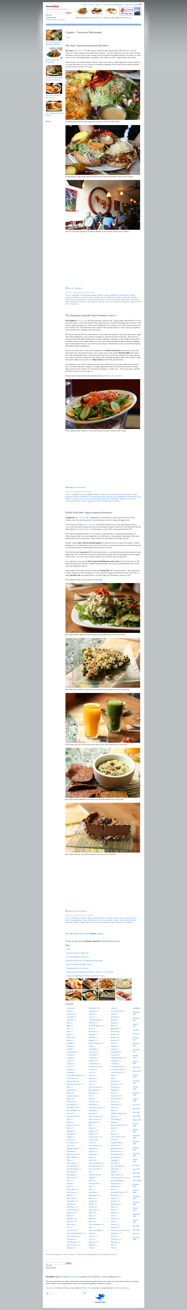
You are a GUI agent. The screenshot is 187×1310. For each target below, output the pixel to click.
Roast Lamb (71, 1198)
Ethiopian (114, 1090)
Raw (121, 920)
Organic (128, 299)
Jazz (112, 1131)
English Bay (71, 1090)
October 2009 (135, 1088)
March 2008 (137, 1180)
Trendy (82, 922)
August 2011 (135, 1025)
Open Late (120, 299)
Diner (135, 494)
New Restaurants (94, 1166)
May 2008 (136, 1173)
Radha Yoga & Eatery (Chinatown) (53, 61)
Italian (113, 1128)
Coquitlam (70, 1072)
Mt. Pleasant (115, 1157)
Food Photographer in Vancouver (78, 957)
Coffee (69, 1066)
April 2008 (136, 1177)
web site (80, 320)
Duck (68, 1087)
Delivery (92, 1078)
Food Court (115, 1104)
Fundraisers (93, 1110)
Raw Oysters (71, 1192)
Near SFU (114, 1163)
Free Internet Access (96, 1107)
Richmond (114, 1195)
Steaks (91, 1213)
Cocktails (114, 1063)
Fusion (85, 920)
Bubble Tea (70, 1037)
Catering (70, 1058)
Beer (68, 1028)
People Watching (116, 1180)
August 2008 (135, 1160)
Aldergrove (92, 1011)
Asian (91, 1017)
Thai (112, 1221)
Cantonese (92, 1052)
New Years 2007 (94, 1169)
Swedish (91, 1218)
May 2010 (136, 1067)
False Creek (115, 1096)
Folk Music (76, 297)
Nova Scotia (71, 1172)
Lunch (97, 299)
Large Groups (70, 299)
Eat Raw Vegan (83, 529)
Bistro (91, 1028)
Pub (90, 1189)
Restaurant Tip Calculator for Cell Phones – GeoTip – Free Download (90, 972)
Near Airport (71, 1163)
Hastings (114, 1122)
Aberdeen (70, 1008)
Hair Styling (115, 1119)
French (113, 1107)
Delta (112, 1078)
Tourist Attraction (95, 1224)
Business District (99, 918)
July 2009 (136, 1105)
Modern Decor (72, 1154)
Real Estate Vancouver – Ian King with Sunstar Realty (85, 960)
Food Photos (85, 297)
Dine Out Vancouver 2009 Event (78, 953)
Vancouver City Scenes (119, 1230)
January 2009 (135, 1130)
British (69, 1034)
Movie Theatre (72, 1157)
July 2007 (136, 1226)
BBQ (68, 1025)
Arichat (113, 1014)
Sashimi (91, 1201)
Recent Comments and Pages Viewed (79, 964)
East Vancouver (94, 1087)
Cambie (69, 1049)
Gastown (92, 1113)
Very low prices (72, 1236)
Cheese (69, 1061)
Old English (71, 1175)
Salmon (113, 1198)
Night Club (114, 1169)
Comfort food (113, 295)
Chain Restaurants (117, 1058)
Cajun (91, 1046)
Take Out (101, 301)
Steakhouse (70, 1213)
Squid (113, 1210)
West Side (114, 1242)
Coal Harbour (93, 1063)
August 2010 (135, 1062)
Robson (91, 1198)
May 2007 (136, 1233)
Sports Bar (92, 1210)
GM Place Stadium (117, 1113)
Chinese (69, 1063)
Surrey (91, 1216)
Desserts (91, 1081)
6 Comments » (128, 922)
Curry (91, 1075)
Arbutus (91, 1014)
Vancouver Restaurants (121, 301)
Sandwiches (83, 301)
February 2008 (136, 1185)
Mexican (92, 1151)
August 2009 (135, 1100)
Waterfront (114, 1239)
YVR (112, 1248)
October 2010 (135, 1056)
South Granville (72, 1210)
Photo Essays (115, 1183)
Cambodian (93, 1049)
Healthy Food (111, 297)
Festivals (114, 1101)
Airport (69, 1011)
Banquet (114, 1020)
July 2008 (136, 1165)
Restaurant (74, 301)
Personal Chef (93, 1183)
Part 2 (114, 376)
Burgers (100, 295)
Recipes (69, 1195)
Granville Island (72, 1116)
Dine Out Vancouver (74, 1084)
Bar (68, 1023)
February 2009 (136, 1124)
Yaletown (105, 501)
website (80, 50)
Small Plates (71, 1207)
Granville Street (111, 496)
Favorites (68, 297)
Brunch (113, 1034)
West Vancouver (72, 1245)
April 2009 (136, 1116)
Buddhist (92, 1037)
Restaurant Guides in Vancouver (77, 968)
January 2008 (135, 1191)
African (113, 1008)
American (83, 494)
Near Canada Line (95, 1163)
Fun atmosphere (95, 297)
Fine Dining (71, 1104)
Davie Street (71, 1078)
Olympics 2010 (94, 1175)
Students (95, 301)
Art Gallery (70, 1017)
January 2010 (135, 1076)
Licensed (75, 499)
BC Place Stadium (95, 1025)
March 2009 (137, 1120)
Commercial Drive (117, 1066)
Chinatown (114, 1061)
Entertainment (93, 1090)
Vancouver (109, 301)
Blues (69, 1031)
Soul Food (92, 1207)
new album (117, 1288)
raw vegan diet (90, 524)
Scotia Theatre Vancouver (108, 1254)
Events (113, 1093)
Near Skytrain (108, 920)
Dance (113, 1075)
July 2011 (136, 1030)
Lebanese (70, 1139)
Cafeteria (70, 1046)
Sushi (113, 1216)
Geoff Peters (74, 1277)
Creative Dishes (124, 295)
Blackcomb (115, 1028)
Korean (113, 1134)
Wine (112, 1245)
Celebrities (92, 1058)
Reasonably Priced (104, 499)
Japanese (92, 1131)
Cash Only (109, 918)
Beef (112, 1025)
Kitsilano (134, 297)
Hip (90, 1125)
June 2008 (136, 1169)
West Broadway (72, 1242)
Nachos (102, 299)
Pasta (68, 1180)
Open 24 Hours (111, 299)
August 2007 (135, 1221)
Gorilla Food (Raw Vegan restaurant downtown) (54, 78)
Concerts (70, 1069)
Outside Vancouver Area (119, 1177)
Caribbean (70, 1055)
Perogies (70, 1183)
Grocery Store (93, 1119)
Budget (94, 295)
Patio (90, 1180)
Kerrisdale (70, 1134)
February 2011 (136, 1038)
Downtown (69, 496)
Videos (113, 1236)
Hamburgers (122, 496)
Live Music (90, 299)
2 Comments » (74, 304)
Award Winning (85, 295)
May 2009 (136, 1112)
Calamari (114, 1046)
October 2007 (135, 1209)
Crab (90, 1072)
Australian (114, 1017)
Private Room (71, 1189)
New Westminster (73, 1169)
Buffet (69, 1040)
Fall (90, 1096)
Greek (113, 1116)
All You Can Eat (116, 1011)
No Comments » (115, 501)
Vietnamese (71, 1239)
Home (85, 4)
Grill (68, 1119)
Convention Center (117, 1069)
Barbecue (92, 1023)
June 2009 (136, 1108)
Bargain (113, 1023)
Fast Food (70, 1101)
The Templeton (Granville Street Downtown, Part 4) (90, 315)
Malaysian (92, 1148)
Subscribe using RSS (132, 4)
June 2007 (136, 1230)
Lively (91, 1142)
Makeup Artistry (72, 1148)
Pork (90, 1186)
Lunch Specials (94, 1145)
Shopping (70, 1204)
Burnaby (114, 1040)
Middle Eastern (116, 1151)
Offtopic (113, 1172)
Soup (89, 301)
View (90, 1239)
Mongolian (92, 1154)
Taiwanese (114, 1218)
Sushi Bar (70, 1218)
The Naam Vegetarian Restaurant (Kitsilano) (53, 43)
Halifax (69, 1122)
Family (132, 295)
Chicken (91, 1061)
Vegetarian (133, 301)
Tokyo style (71, 1224)
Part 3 (109, 376)
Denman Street (72, 1081)
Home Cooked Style (124, 297)
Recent (98, 4)
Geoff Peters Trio (96, 17)
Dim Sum (114, 1081)
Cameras (114, 1049)
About (91, 4)
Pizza (68, 1186)
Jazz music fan (51, 1288)
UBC (90, 1227)
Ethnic (69, 1093)
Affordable (75, 295)
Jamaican (70, 1131)
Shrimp (91, 1204)
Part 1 (121, 376)
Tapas (91, 1221)
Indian (91, 1128)
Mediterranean (116, 1148)
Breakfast (91, 494)
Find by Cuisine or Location (55, 19)
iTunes (127, 1288)
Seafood (113, 1201)
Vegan (84, 501)
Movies (91, 1157)
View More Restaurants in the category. (84, 933)
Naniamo (114, 1160)
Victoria (91, 1236)
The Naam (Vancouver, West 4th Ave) (53, 96)
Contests (92, 1069)
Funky (104, 297)
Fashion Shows (116, 1099)
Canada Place (71, 1052)
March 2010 (137, 1071)
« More (67, 37)
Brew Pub (114, 1031)
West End (98, 501)
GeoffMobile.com (126, 17)
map (75, 50)
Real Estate (92, 1192)
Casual (106, 295)
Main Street (115, 1145)
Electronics (114, 1087)
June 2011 (136, 1034)
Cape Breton (115, 1052)
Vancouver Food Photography (113, 4)
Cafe (112, 1043)
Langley (69, 1137)
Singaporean (115, 1204)
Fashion (91, 1099)
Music (69, 1160)
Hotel (68, 1128)
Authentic (83, 918)
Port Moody (115, 1186)
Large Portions (80, 299)
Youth (91, 1248)
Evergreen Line (72, 1096)
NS (90, 1172)
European (92, 1093)
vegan (68, 527)
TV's (68, 1227)
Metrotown (70, 1151)
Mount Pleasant (116, 1154)
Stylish (69, 1216)
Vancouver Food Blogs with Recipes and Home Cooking (86, 976)
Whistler (91, 1245)
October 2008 (135, 1148)
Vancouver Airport (95, 1230)
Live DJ (113, 1139)
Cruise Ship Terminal (74, 1075)
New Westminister (117, 1166)
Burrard (69, 1043)
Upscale (113, 1227)
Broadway (92, 1034)
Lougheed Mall (116, 1142)
